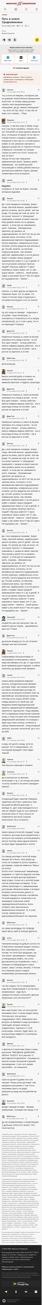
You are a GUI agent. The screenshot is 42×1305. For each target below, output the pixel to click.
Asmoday (10, 772)
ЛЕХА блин (11, 358)
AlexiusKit (11, 617)
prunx (9, 938)
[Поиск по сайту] (5, 9)
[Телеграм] (6, 1292)
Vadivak (10, 759)
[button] (16, 9)
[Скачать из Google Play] (21, 1284)
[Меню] (36, 9)
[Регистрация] (26, 9)
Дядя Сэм (10, 331)
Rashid (10, 1004)
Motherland (11, 826)
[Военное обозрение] (21, 3)
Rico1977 (10, 1101)
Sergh (9, 285)
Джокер (10, 1043)
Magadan (10, 120)
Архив (4, 15)
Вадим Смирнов (8, 33)
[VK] (26, 1292)
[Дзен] (36, 1292)
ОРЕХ (9, 738)
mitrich (9, 180)
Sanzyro (10, 90)
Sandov (10, 371)
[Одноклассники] (16, 1292)
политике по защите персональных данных (17, 1277)
